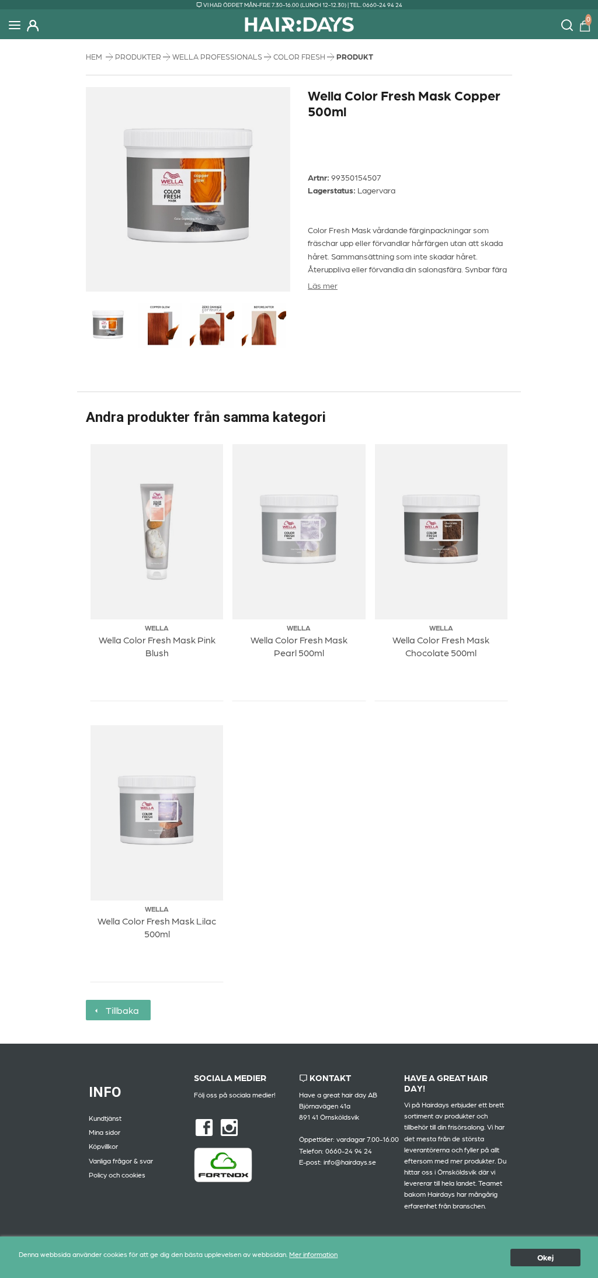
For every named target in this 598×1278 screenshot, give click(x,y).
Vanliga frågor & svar (121, 1160)
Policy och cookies (117, 1174)
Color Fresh (300, 56)
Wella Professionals (218, 56)
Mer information (313, 1254)
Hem (94, 56)
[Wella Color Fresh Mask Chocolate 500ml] (441, 531)
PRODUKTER (139, 56)
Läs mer (323, 285)
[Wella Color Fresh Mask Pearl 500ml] (298, 531)
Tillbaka (120, 1010)
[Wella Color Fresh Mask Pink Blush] (157, 531)
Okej (545, 1257)
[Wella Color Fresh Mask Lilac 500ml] (157, 812)
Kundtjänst (105, 1118)
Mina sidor (104, 1132)
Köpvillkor (103, 1146)
